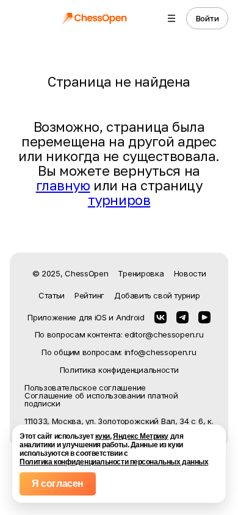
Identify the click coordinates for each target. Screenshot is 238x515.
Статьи (51, 295)
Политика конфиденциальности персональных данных (114, 462)
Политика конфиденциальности (119, 370)
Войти (207, 18)
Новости (190, 273)
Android (130, 317)
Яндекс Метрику (140, 436)
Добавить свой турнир (157, 295)
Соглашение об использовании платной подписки (101, 400)
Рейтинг (89, 295)
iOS (101, 317)
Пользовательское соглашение (85, 388)
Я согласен (58, 483)
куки (102, 436)
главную (63, 185)
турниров (119, 200)
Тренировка (141, 273)
